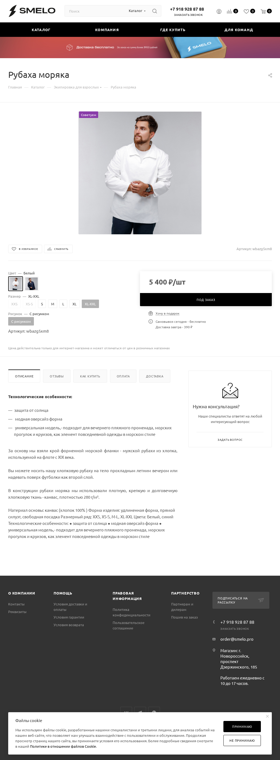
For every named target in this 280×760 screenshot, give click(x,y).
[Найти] (154, 11)
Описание (24, 376)
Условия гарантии (69, 617)
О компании (21, 593)
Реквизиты (17, 611)
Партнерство (185, 593)
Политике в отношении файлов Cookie (63, 746)
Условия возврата (69, 624)
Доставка (154, 376)
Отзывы (57, 376)
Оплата (123, 376)
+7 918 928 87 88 (187, 9)
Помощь (63, 593)
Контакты (16, 604)
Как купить (90, 376)
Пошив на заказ (184, 617)
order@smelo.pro (236, 638)
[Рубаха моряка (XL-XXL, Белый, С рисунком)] (140, 172)
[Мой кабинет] (219, 12)
